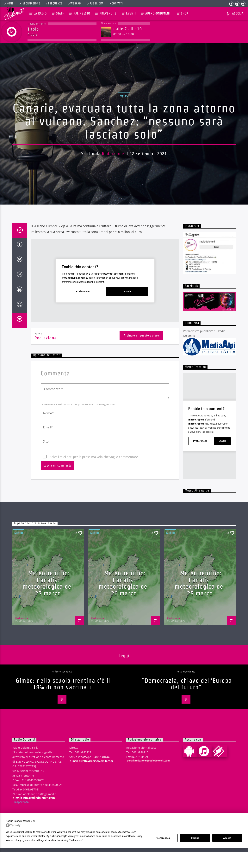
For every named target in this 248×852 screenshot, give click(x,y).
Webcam (75, 3)
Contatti (117, 3)
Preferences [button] (76, 840)
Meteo (124, 95)
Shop (184, 13)
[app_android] (190, 751)
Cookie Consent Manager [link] (19, 821)
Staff (60, 13)
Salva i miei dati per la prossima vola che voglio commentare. (94, 457)
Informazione (31, 3)
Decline (195, 838)
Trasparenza (20, 802)
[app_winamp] (220, 751)
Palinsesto (82, 13)
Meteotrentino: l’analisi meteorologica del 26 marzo (124, 583)
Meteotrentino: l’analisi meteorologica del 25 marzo (200, 583)
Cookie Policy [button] (135, 836)
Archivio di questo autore (141, 335)
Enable (127, 291)
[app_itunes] (205, 751)
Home (10, 3)
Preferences (163, 838)
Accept (227, 838)
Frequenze (55, 3)
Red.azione (113, 153)
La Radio (40, 13)
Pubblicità (97, 3)
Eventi (131, 13)
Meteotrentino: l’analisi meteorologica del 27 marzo (48, 583)
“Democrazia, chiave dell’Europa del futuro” (187, 684)
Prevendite (108, 13)
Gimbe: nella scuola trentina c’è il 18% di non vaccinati (63, 684)
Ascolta (237, 13)
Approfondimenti (158, 13)
